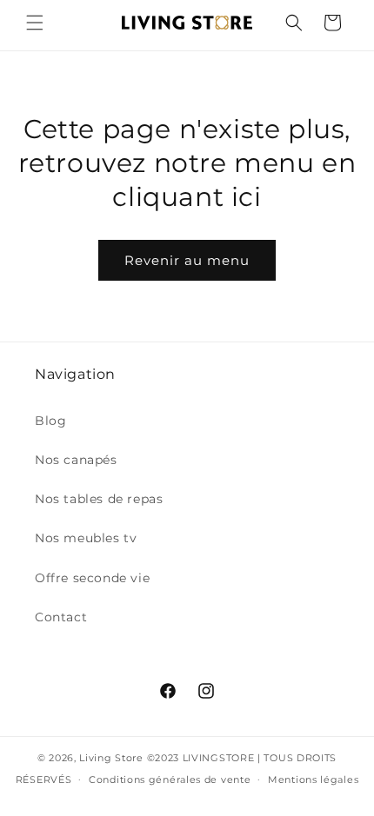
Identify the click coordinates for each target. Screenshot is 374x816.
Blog (50, 420)
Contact (61, 617)
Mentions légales (313, 779)
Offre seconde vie (92, 578)
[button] (35, 22)
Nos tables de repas (99, 499)
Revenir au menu (187, 260)
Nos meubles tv (86, 538)
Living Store (111, 758)
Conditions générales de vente (169, 779)
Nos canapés (76, 460)
